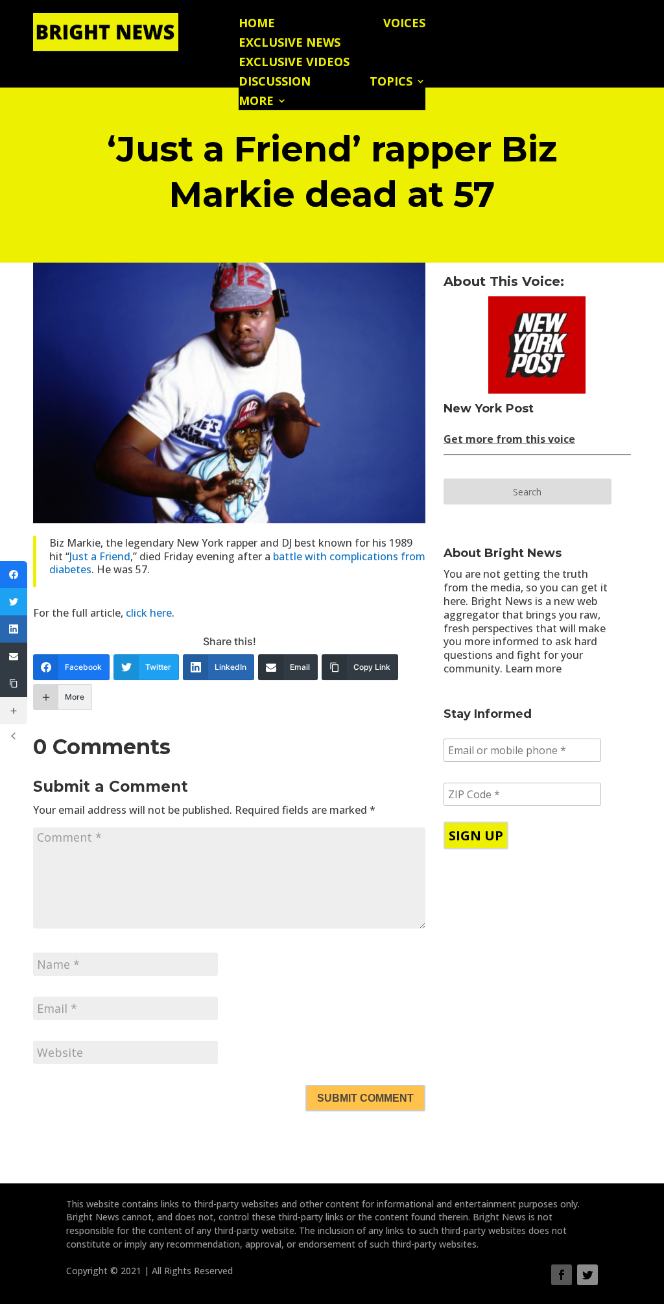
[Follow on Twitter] (587, 1274)
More (256, 102)
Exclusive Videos (294, 63)
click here (149, 613)
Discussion (275, 83)
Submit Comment (365, 1098)
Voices (404, 24)
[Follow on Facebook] (561, 1274)
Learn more (533, 668)
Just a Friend (99, 556)
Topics (391, 83)
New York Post (489, 408)
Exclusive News (289, 44)
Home (257, 24)
